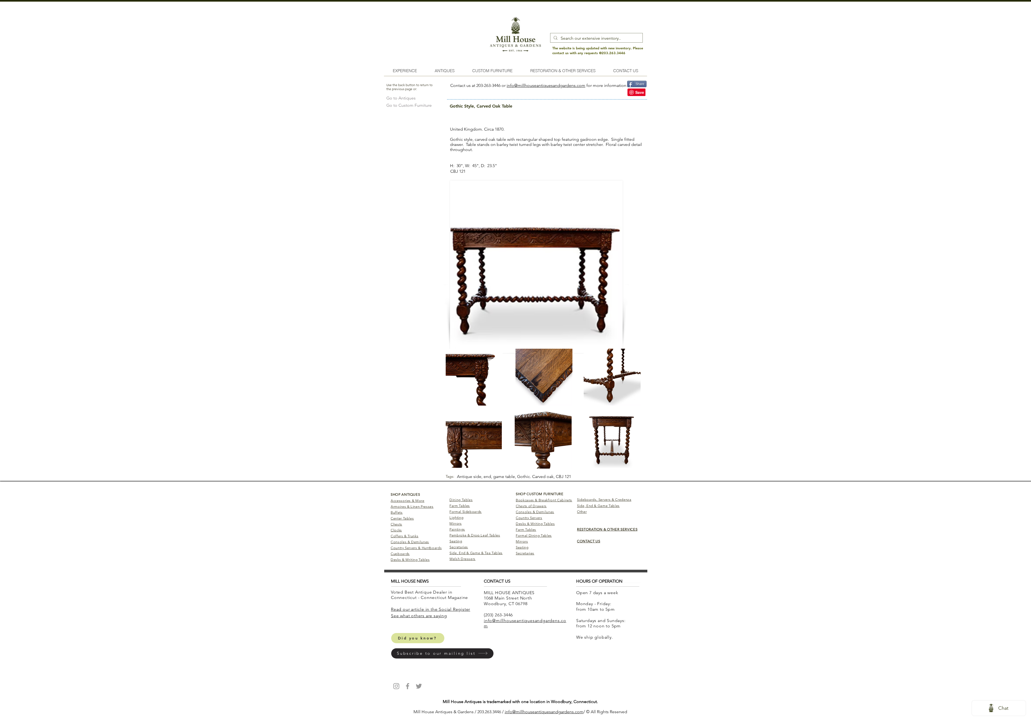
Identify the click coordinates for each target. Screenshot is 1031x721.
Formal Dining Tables (534, 536)
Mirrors (455, 523)
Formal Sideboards (465, 512)
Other (582, 512)
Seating (455, 541)
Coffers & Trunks (404, 536)
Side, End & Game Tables (598, 506)
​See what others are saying (419, 615)
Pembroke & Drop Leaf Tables (474, 535)
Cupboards (400, 554)
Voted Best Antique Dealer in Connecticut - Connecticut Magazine (430, 595)
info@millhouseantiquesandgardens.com (546, 85)
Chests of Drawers (531, 506)
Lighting (456, 518)
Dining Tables (461, 500)
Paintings (457, 529)
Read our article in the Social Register (430, 609)
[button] (442, 653)
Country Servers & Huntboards (416, 548)
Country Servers (529, 518)
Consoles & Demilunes (410, 542)
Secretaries (458, 547)
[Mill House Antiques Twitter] (419, 686)
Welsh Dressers (462, 559)
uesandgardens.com (563, 711)
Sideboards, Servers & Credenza (604, 500)
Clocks (396, 530)
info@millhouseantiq (524, 711)
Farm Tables (459, 506)
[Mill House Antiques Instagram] (396, 686)
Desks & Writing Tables (410, 560)
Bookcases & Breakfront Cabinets (544, 500)
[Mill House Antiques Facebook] (408, 686)
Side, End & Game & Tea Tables (476, 553)
